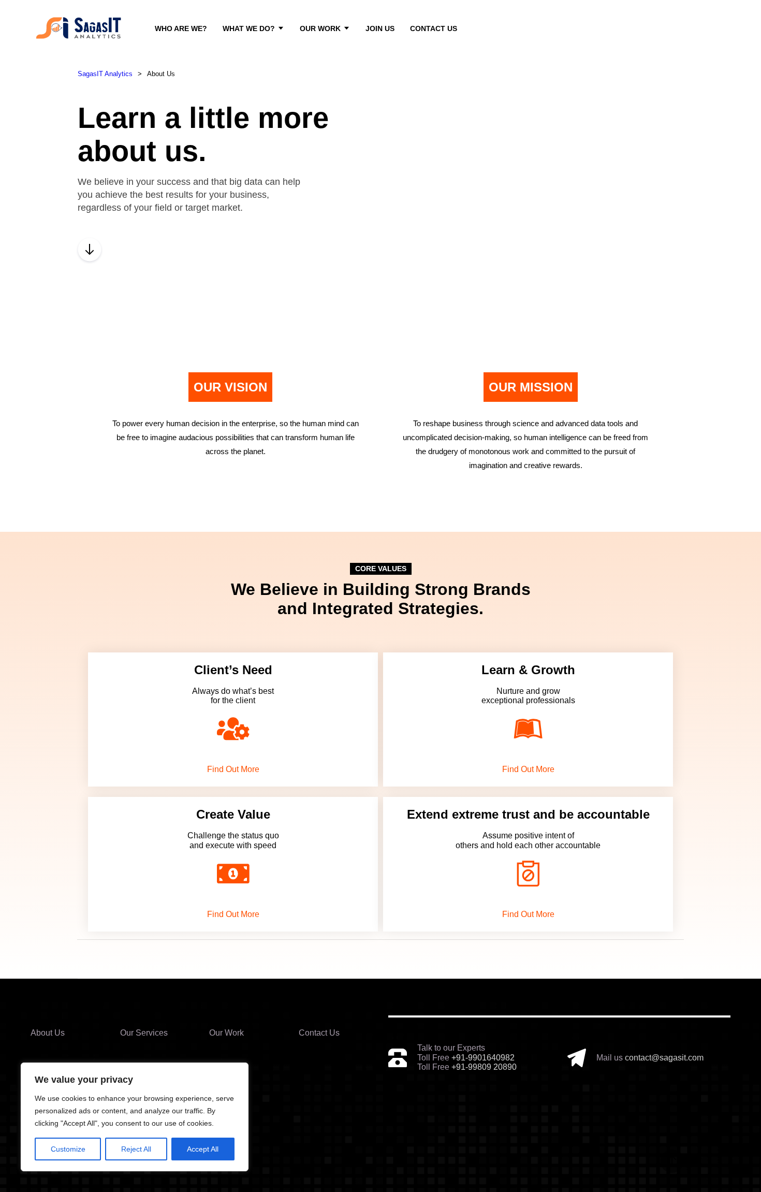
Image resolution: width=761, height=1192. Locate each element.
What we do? (249, 28)
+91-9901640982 (483, 1057)
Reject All (136, 1149)
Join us (379, 28)
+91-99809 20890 (484, 1067)
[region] (134, 1117)
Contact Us (433, 28)
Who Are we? (181, 28)
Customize (68, 1149)
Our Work (320, 28)
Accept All (202, 1149)
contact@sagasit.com (664, 1057)
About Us (48, 1032)
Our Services (144, 1032)
